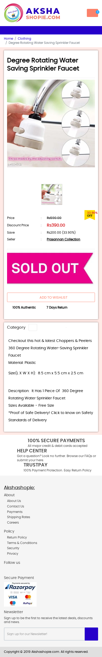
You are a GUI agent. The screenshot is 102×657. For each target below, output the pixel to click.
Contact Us (15, 506)
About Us (14, 500)
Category (16, 327)
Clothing (24, 38)
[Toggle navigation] (33, 327)
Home (8, 38)
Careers (13, 522)
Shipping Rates (18, 517)
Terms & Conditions (22, 542)
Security (13, 548)
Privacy (12, 553)
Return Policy (17, 537)
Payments (14, 511)
